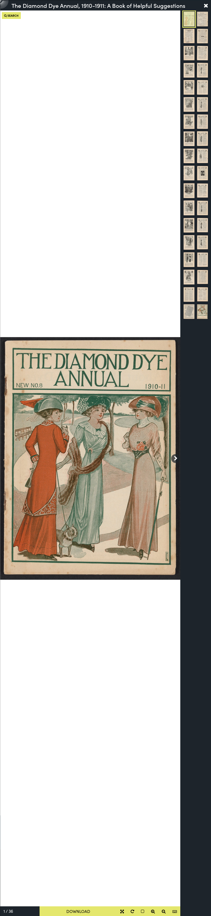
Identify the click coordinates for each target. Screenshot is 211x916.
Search (13, 15)
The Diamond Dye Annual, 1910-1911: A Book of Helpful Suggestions (98, 5)
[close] (206, 5)
